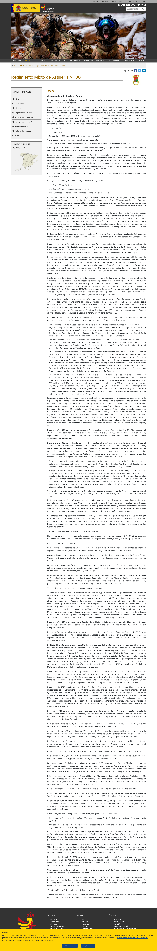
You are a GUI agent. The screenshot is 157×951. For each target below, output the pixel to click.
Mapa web (53, 919)
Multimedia (18, 135)
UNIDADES (29, 60)
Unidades (84, 922)
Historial (63, 66)
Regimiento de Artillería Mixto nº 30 (47, 66)
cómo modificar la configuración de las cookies (132, 938)
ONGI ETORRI (123, 2)
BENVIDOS (114, 2)
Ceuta (31, 66)
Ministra (116, 919)
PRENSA (141, 60)
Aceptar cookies (88, 946)
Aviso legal (53, 924)
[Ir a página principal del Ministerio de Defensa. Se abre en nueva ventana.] (25, 8)
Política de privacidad (57, 926)
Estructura (85, 924)
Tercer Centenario (21, 126)
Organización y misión (23, 113)
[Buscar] (143, 9)
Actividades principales (23, 117)
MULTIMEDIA (129, 60)
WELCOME (141, 2)
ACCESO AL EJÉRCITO (72, 60)
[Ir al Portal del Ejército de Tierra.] (50, 8)
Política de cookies (70, 946)
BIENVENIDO (95, 2)
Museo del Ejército (119, 922)
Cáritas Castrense (119, 926)
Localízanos (19, 103)
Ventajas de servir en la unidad (26, 122)
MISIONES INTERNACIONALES (94, 60)
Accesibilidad (54, 922)
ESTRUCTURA (42, 60)
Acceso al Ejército (87, 928)
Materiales (85, 926)
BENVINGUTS (105, 2)
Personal (84, 919)
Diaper (115, 924)
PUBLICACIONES (115, 60)
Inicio (15, 66)
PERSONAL (17, 60)
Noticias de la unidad (22, 131)
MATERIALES (55, 60)
